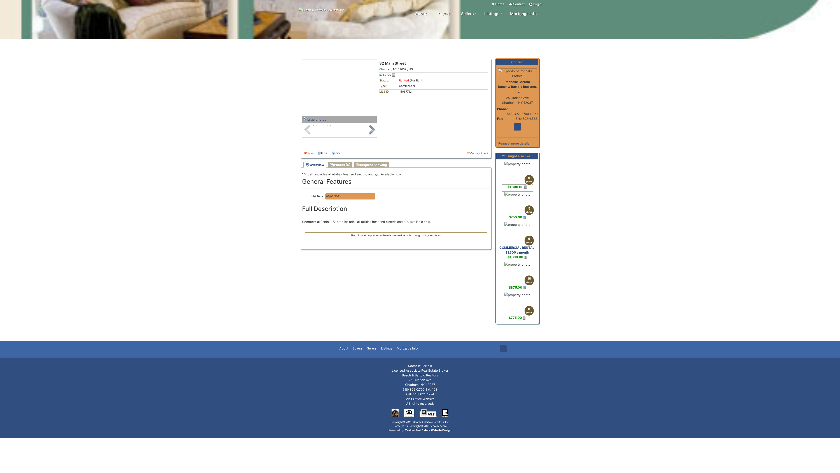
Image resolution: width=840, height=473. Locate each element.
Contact (517, 4)
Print (324, 153)
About (343, 348)
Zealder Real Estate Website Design (428, 430)
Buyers (358, 348)
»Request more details (513, 143)
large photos (316, 119)
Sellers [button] (467, 13)
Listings (386, 348)
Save (310, 153)
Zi (517, 127)
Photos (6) (342, 165)
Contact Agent (479, 153)
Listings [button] (491, 13)
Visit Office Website (420, 399)
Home (497, 4)
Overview (317, 165)
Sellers (372, 348)
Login (535, 4)
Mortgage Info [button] (523, 13)
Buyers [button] (443, 13)
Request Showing (373, 165)
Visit (337, 153)
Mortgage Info (407, 348)
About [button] (421, 13)
